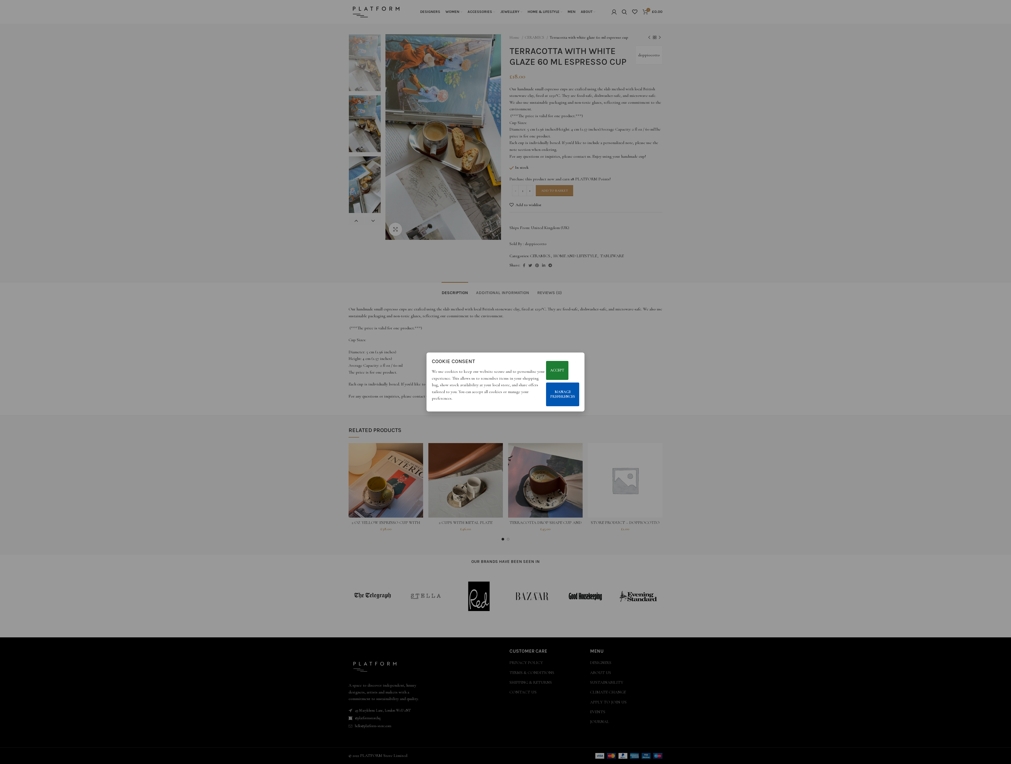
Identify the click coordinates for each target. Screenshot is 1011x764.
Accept (557, 370)
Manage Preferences (562, 394)
